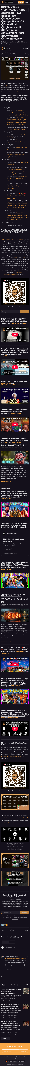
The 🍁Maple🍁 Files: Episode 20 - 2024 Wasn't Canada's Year (16, 196)
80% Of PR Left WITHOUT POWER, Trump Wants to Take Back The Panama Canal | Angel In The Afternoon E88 (14, 351)
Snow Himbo (16, 413)
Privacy (17, 1057)
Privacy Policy (15, 919)
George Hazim (9, 956)
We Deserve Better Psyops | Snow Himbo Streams (17, 141)
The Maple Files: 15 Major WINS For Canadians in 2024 (17, 179)
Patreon (23, 257)
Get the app (21, 1061)
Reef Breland (16, 442)
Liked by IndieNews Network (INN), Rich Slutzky (16, 958)
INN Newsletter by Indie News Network (12, 240)
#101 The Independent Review (16, 129)
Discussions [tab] (14, 985)
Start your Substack (12, 1061)
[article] (15, 995)
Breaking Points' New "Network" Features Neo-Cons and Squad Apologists (10, 1023)
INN (6, 85)
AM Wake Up (6, 383)
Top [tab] (3, 985)
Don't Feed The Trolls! (9, 440)
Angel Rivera (6, 356)
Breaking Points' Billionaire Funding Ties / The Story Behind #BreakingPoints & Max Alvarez (10, 1006)
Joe (17, 1015)
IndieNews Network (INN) (13, 46)
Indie (8, 48)
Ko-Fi (15, 257)
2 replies (9, 969)
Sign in (26, 2)
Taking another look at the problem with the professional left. (11, 996)
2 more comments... (6, 977)
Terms (20, 1057)
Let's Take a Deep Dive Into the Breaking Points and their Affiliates (10, 1028)
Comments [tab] (5, 942)
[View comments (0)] (9, 1001)
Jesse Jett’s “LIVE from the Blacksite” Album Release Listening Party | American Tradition (18, 113)
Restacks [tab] (12, 942)
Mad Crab (13, 1014)
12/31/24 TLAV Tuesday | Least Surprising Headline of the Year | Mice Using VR (16, 172)
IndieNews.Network (22, 818)
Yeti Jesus (5, 653)
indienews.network (21, 92)
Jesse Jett (15, 323)
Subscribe (20, 2)
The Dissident (11, 998)
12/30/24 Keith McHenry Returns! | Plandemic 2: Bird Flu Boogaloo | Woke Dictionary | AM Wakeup (17, 205)
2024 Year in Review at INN (11, 596)
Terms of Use (23, 916)
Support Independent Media (15, 307)
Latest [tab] (7, 985)
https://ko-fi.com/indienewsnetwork (13, 273)
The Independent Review (10, 385)
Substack (9, 1064)
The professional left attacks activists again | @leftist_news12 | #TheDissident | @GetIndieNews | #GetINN (11, 991)
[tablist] (8, 942)
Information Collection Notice (18, 917)
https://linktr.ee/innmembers (12, 823)
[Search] (27, 984)
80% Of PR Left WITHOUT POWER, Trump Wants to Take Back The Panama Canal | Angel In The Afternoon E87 (17, 121)
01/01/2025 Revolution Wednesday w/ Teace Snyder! (14, 494)
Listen (26, 48)
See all (4, 1038)
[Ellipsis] (28, 956)
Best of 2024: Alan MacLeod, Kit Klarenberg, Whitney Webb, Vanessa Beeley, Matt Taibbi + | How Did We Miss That (18, 216)
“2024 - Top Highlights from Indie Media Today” (13, 526)
